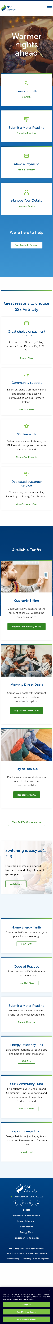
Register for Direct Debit (26, 710)
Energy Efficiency (26, 1220)
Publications (26, 1226)
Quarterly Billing (26, 601)
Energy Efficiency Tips (26, 1045)
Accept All (26, 1304)
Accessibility (26, 1258)
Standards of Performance (26, 1215)
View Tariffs (27, 943)
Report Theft (26, 1151)
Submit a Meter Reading (26, 1005)
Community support (26, 382)
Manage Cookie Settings (26, 1319)
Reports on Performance (26, 1237)
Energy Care (26, 1232)
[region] (26, 1305)
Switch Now (26, 357)
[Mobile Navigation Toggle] (49, 8)
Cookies (29, 1253)
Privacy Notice (41, 1253)
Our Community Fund (26, 1084)
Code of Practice (26, 966)
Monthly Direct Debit (26, 685)
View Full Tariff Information (26, 822)
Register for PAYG (26, 794)
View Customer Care (26, 504)
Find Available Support (26, 245)
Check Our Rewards (26, 457)
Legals (26, 1209)
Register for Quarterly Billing (26, 626)
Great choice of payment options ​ (26, 333)
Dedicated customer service (26, 483)
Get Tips (26, 1061)
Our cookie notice (26, 1299)
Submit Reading (26, 1022)
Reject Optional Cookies (26, 1312)
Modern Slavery (12, 1258)
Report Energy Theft (26, 1131)
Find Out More (26, 409)
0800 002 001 (36, 1196)
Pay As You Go (26, 769)
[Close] (50, 1290)
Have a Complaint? (41, 1258)
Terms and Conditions (15, 1253)
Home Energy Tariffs (26, 927)
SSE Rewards (26, 434)
